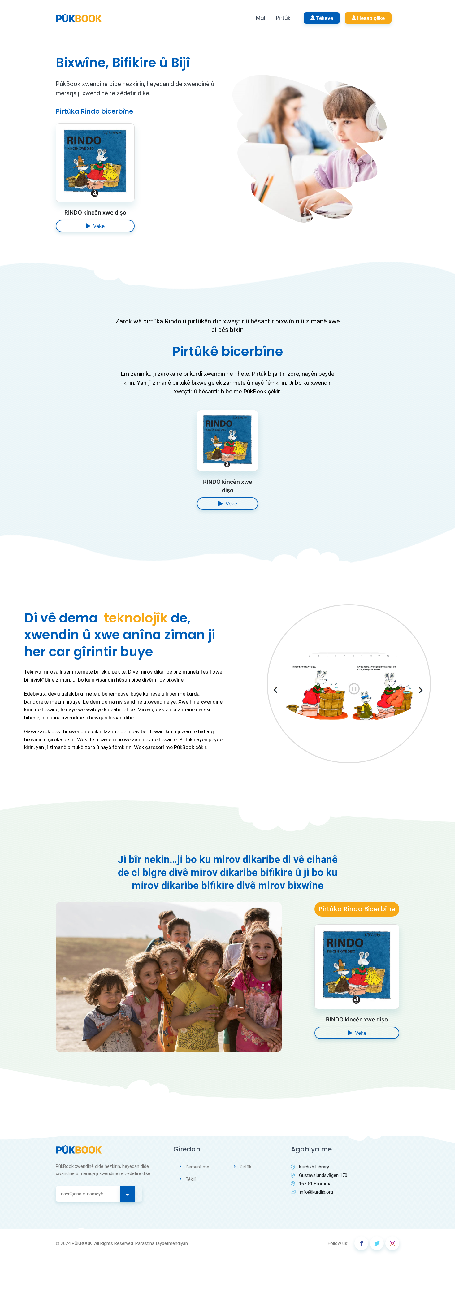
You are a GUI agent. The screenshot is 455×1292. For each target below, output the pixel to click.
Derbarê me (197, 1167)
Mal (260, 18)
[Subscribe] (127, 1194)
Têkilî (191, 1179)
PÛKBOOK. (82, 1243)
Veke (97, 226)
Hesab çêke (370, 18)
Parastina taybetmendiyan (161, 1243)
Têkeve (324, 18)
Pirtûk (283, 18)
